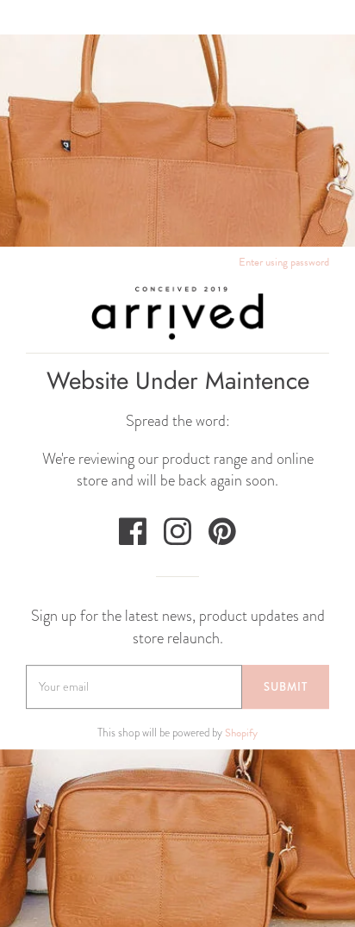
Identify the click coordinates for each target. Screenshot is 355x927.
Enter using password (284, 262)
